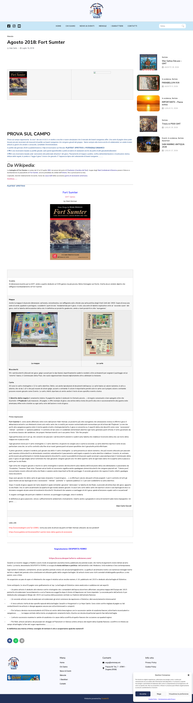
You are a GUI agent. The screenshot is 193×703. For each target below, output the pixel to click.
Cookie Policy (153, 699)
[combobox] (170, 26)
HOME (58, 26)
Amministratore (51, 145)
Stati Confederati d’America (107, 170)
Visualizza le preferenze (178, 694)
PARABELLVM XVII (170, 82)
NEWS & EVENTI (87, 26)
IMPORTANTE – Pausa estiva (172, 103)
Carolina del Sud (81, 170)
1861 (49, 170)
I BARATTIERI (117, 26)
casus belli (48, 176)
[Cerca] (183, 26)
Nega (159, 694)
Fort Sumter (34, 172)
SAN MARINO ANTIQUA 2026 (173, 145)
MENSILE (103, 26)
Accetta (143, 694)
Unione (64, 172)
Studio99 (105, 698)
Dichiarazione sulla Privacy (166, 699)
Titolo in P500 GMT (171, 123)
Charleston (71, 170)
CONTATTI (132, 26)
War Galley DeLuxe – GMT (172, 62)
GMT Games (70, 197)
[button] (188, 675)
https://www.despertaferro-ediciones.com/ (70, 558)
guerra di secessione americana (76, 176)
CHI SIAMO (70, 26)
